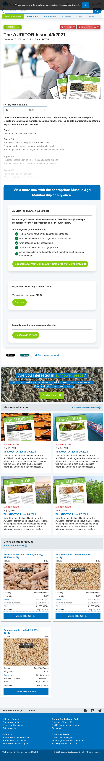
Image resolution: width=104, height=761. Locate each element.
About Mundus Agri (12, 711)
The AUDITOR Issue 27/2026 (72, 514)
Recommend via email (48, 355)
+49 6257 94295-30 (19, 737)
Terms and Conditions (12, 725)
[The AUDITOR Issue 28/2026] (26, 490)
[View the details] (26, 576)
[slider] (19, 110)
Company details (10, 722)
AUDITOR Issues (12, 27)
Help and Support (10, 719)
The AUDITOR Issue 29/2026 (72, 451)
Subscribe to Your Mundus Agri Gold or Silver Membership (49, 264)
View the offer (26, 616)
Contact (31, 711)
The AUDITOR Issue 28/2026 (20, 514)
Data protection (9, 728)
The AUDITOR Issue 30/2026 (20, 451)
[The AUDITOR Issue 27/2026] (78, 490)
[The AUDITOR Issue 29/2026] (78, 427)
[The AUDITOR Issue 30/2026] (26, 427)
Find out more (51, 395)
